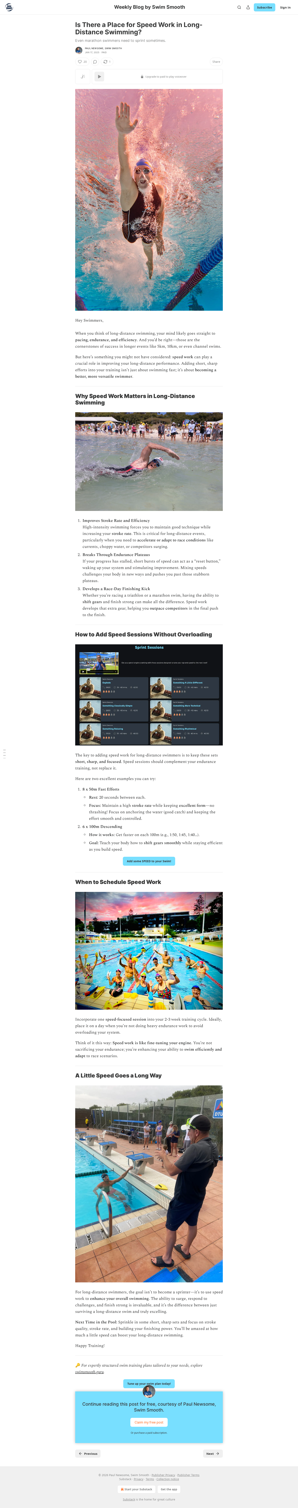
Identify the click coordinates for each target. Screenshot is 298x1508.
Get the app (169, 1489)
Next (210, 1454)
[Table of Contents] (4, 753)
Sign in (285, 7)
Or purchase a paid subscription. (149, 1432)
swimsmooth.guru (89, 1372)
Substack (129, 1499)
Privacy (138, 1479)
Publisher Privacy (163, 1475)
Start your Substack (138, 1489)
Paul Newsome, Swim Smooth (103, 48)
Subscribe (264, 7)
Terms (150, 1479)
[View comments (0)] (95, 62)
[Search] (239, 7)
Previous (90, 1454)
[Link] (69, 399)
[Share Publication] (248, 7)
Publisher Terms (188, 1475)
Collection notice (168, 1479)
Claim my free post (149, 1422)
